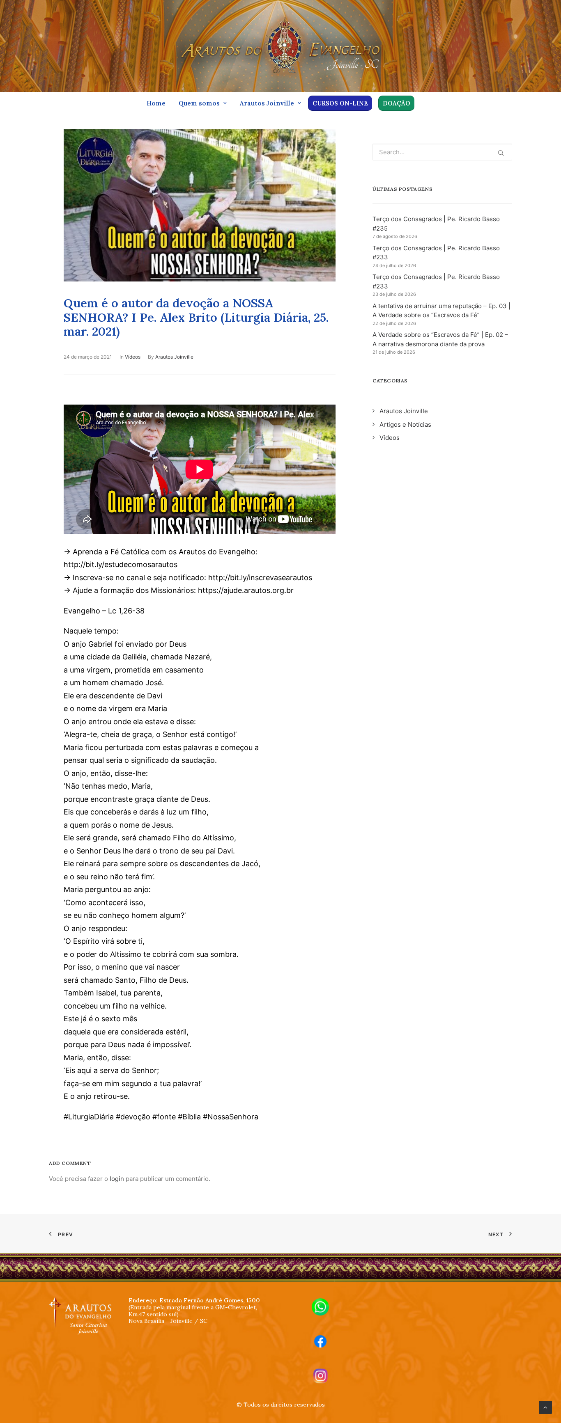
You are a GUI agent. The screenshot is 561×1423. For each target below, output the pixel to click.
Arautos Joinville (267, 103)
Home (156, 103)
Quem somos (199, 103)
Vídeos (132, 357)
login (117, 1179)
